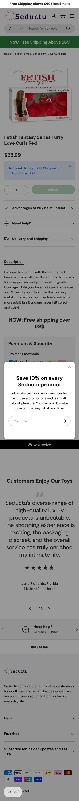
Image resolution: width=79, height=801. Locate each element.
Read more (61, 3)
